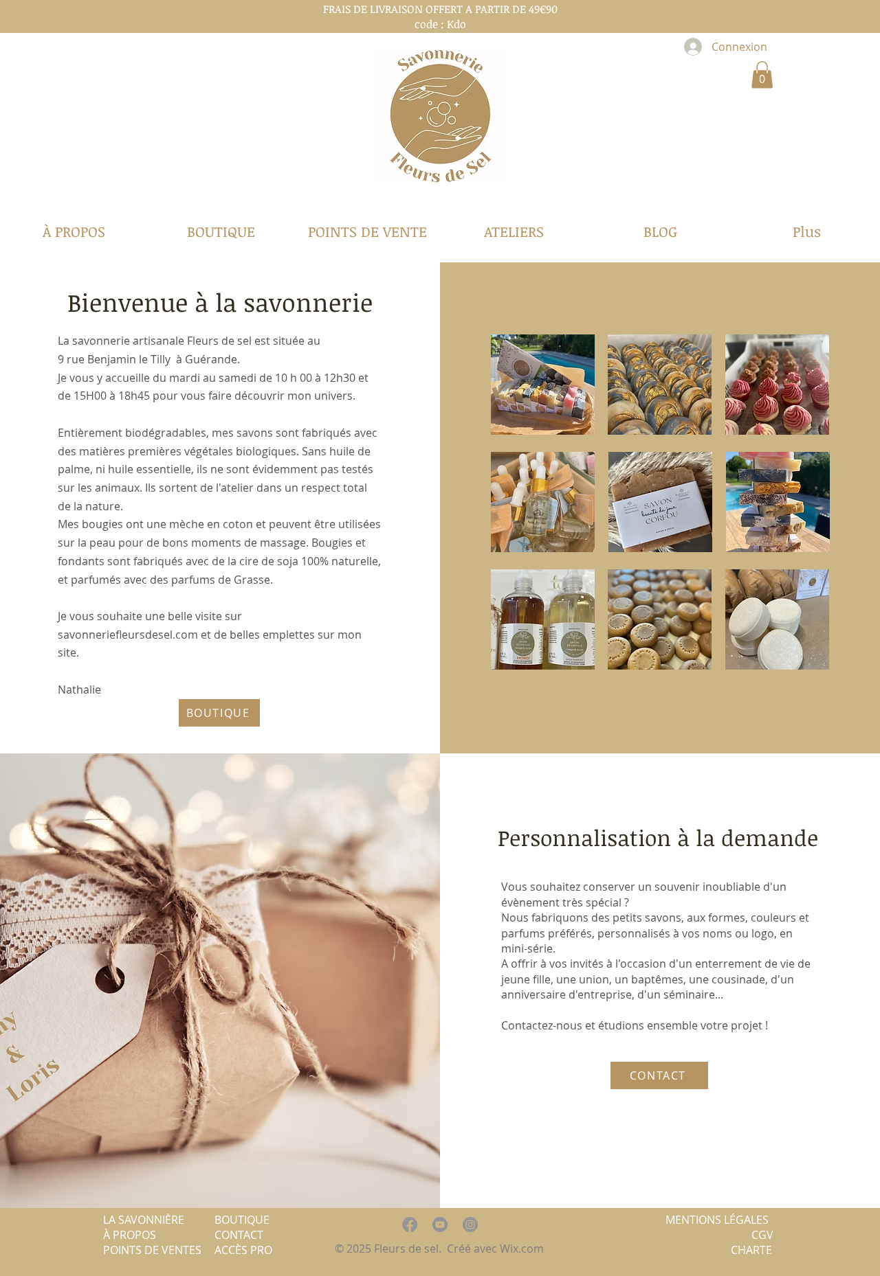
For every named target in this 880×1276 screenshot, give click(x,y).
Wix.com (523, 1248)
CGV (762, 1234)
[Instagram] (470, 1224)
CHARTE (751, 1249)
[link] (762, 74)
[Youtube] (440, 1224)
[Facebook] (409, 1224)
